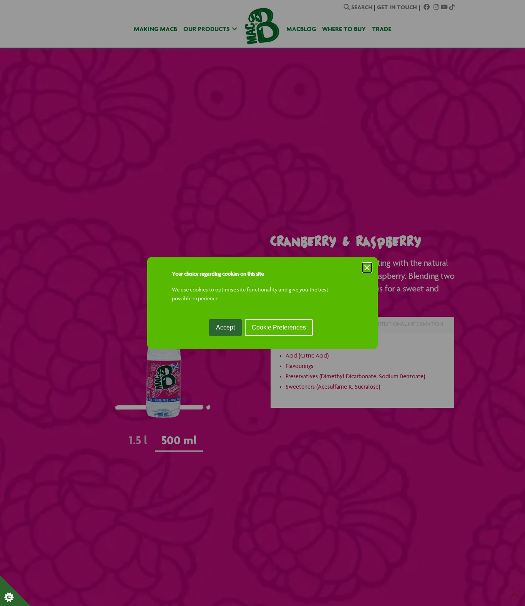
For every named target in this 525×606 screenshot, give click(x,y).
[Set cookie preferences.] (15, 590)
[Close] (367, 267)
